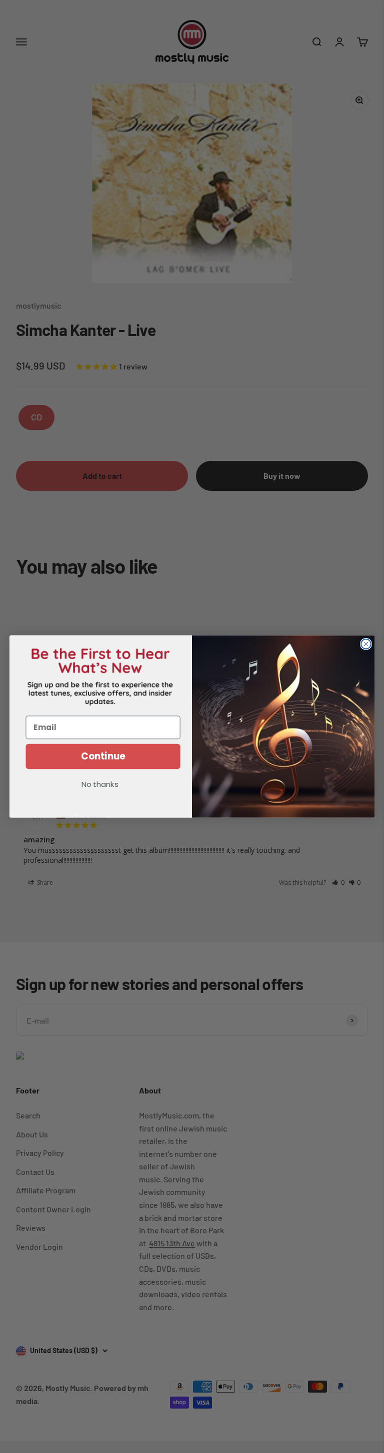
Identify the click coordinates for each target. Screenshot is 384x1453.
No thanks (100, 785)
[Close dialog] (366, 644)
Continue (103, 756)
